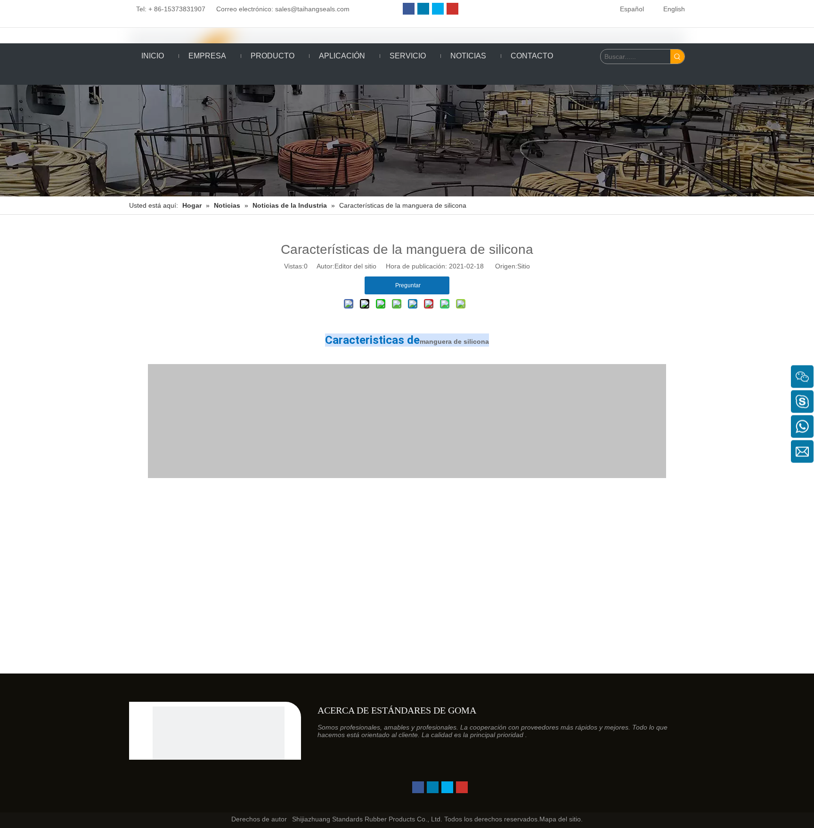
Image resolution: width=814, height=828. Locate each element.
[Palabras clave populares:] (677, 56)
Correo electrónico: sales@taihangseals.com (279, 9)
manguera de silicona (454, 341)
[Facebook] (409, 9)
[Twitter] (438, 9)
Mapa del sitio (560, 819)
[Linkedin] (423, 9)
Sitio (523, 266)
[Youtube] (452, 9)
